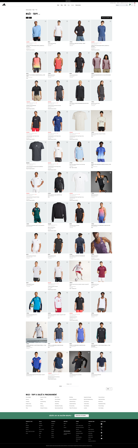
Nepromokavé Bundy (59, 408)
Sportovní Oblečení (72, 399)
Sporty (72, 5)
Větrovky (42, 405)
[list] (63, 18)
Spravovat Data (57, 445)
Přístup (90, 445)
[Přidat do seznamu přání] (45, 22)
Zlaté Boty (57, 403)
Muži (58, 5)
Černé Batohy (86, 405)
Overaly (27, 399)
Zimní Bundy (86, 401)
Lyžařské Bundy (72, 401)
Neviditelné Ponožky (59, 405)
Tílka (27, 408)
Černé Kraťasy (101, 405)
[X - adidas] (106, 429)
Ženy (62, 5)
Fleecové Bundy (101, 397)
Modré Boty (57, 401)
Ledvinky (27, 401)
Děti (65, 5)
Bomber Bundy (29, 405)
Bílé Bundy (100, 401)
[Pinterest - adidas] (106, 432)
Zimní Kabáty (28, 397)
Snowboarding (43, 401)
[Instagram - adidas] (106, 427)
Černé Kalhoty (57, 399)
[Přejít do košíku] (134, 5)
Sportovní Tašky (43, 397)
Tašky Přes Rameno (73, 408)
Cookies (62, 445)
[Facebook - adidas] (106, 424)
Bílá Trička (57, 397)
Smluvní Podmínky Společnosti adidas (82, 445)
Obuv (69, 5)
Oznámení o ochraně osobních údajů (70, 445)
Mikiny (41, 403)
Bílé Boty (71, 397)
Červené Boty (71, 405)
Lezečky (85, 408)
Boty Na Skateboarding (88, 399)
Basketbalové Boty (101, 403)
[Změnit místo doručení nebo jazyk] (135, 3)
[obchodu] (4, 4)
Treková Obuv (86, 403)
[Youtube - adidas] (106, 438)
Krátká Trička (28, 403)
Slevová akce (78, 5)
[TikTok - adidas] (106, 435)
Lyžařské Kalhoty (72, 403)
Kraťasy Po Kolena (43, 408)
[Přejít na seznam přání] (132, 5)
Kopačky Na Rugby (87, 397)
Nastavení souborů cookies (50, 445)
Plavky (41, 399)
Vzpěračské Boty (101, 399)
